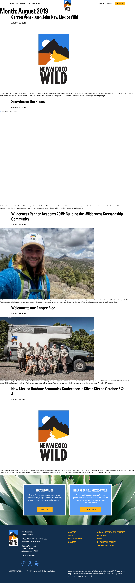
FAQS (99, 538)
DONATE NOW (90, 509)
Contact (72, 542)
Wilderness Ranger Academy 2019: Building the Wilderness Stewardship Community (67, 216)
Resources (102, 535)
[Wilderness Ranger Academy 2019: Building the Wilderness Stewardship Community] (67, 263)
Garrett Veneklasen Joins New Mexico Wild (44, 17)
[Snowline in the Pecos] (67, 158)
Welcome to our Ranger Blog (33, 307)
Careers (72, 532)
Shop (70, 535)
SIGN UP (44, 509)
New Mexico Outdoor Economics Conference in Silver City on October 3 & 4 (67, 391)
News (109, 3)
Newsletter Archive (107, 542)
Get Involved (34, 3)
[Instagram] (23, 563)
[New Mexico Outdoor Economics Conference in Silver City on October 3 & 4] (67, 436)
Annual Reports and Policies (111, 532)
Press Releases (75, 538)
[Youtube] (36, 563)
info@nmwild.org (28, 531)
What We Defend (17, 3)
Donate (120, 3)
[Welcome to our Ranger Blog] (67, 348)
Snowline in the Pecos (28, 101)
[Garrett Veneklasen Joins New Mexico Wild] (67, 59)
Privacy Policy (49, 571)
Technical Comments (107, 545)
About (102, 3)
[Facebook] (30, 563)
